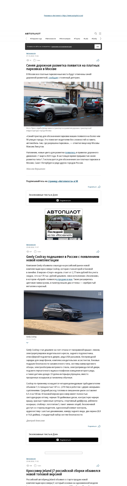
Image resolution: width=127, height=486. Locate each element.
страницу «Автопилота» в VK (63, 181)
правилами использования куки (61, 46)
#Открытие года (36, 38)
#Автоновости (51, 38)
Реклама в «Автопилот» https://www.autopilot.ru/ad (63, 15)
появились (70, 152)
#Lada (86, 38)
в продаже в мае (64, 279)
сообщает (54, 77)
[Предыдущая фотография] (26, 312)
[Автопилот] (33, 34)
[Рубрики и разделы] (100, 33)
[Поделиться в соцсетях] (97, 60)
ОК (97, 46)
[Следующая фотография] (100, 312)
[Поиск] (96, 33)
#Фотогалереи (65, 38)
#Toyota (77, 38)
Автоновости (31, 53)
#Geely (94, 38)
